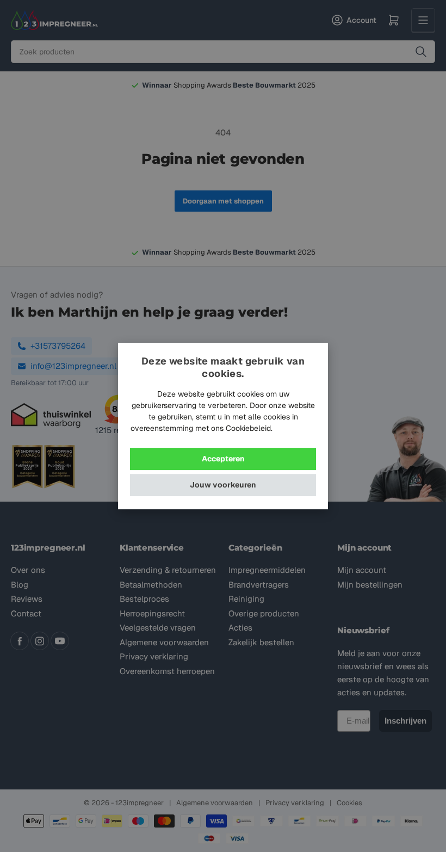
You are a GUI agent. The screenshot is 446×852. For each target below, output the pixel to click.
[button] (223, 485)
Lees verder (295, 428)
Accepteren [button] (223, 459)
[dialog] (223, 426)
